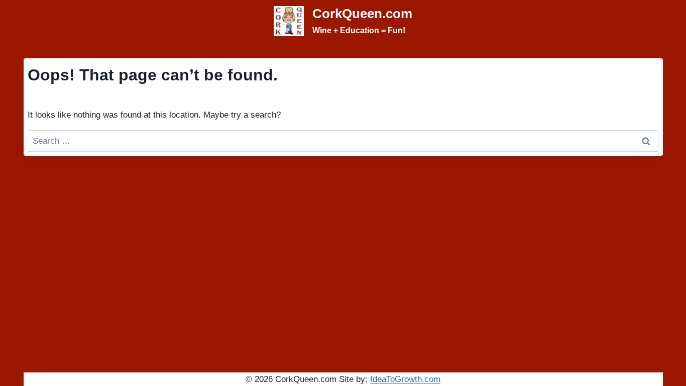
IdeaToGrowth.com (405, 379)
